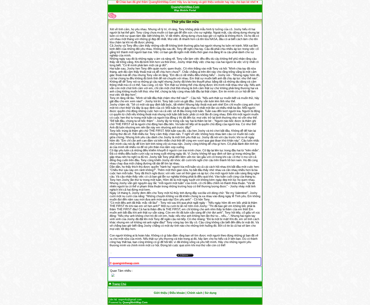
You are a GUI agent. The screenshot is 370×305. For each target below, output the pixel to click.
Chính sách (194, 292)
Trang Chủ (119, 284)
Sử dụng (210, 292)
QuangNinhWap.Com (185, 6)
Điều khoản (177, 292)
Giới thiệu (160, 292)
